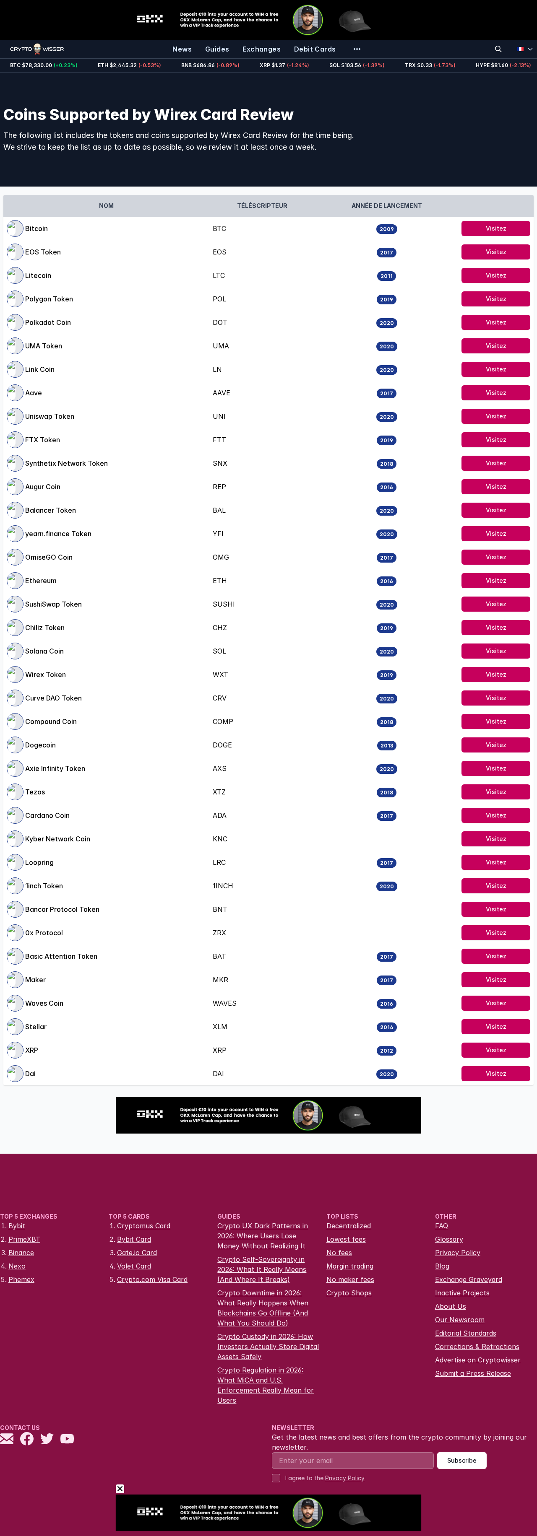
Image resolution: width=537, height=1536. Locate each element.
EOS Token (43, 252)
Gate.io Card (137, 1252)
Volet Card (134, 1266)
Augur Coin (42, 487)
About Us (450, 1306)
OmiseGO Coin (49, 557)
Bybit (16, 1226)
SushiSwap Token (53, 604)
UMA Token (43, 346)
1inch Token (44, 886)
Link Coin (40, 369)
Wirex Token (45, 674)
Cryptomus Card (143, 1226)
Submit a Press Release (473, 1373)
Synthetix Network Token (66, 463)
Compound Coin (51, 721)
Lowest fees (346, 1239)
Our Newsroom (460, 1319)
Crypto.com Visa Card (152, 1279)
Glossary (449, 1239)
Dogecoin (40, 745)
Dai (30, 1073)
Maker (35, 980)
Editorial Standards (465, 1333)
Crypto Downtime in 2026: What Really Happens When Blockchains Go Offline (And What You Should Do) (262, 1308)
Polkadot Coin (48, 322)
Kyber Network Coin (57, 839)
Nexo (17, 1266)
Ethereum (41, 580)
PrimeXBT (24, 1239)
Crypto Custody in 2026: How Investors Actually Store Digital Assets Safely (268, 1346)
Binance (21, 1252)
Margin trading (349, 1266)
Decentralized (348, 1226)
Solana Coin (44, 651)
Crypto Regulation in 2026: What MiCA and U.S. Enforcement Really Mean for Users (265, 1385)
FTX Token (42, 440)
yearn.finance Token (58, 533)
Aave (33, 393)
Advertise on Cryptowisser (478, 1360)
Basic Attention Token (61, 956)
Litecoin (38, 275)
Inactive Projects (462, 1293)
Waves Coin (44, 1003)
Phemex (21, 1279)
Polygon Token (49, 299)
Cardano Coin (47, 815)
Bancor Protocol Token (62, 909)
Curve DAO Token (53, 698)
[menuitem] (182, 49)
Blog (442, 1266)
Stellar (36, 1026)
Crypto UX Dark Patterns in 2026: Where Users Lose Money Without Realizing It (262, 1236)
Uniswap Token (49, 416)
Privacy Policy (457, 1252)
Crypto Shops (349, 1293)
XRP (31, 1050)
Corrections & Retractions (477, 1346)
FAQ (441, 1226)
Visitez (496, 228)
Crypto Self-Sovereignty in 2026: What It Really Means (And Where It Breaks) (261, 1269)
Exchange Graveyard (468, 1279)
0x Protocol (44, 933)
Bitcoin (36, 228)
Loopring (39, 862)
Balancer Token (50, 510)
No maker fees (350, 1279)
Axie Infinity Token (55, 768)
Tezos (35, 792)
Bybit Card (134, 1239)
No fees (339, 1252)
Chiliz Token (45, 627)
